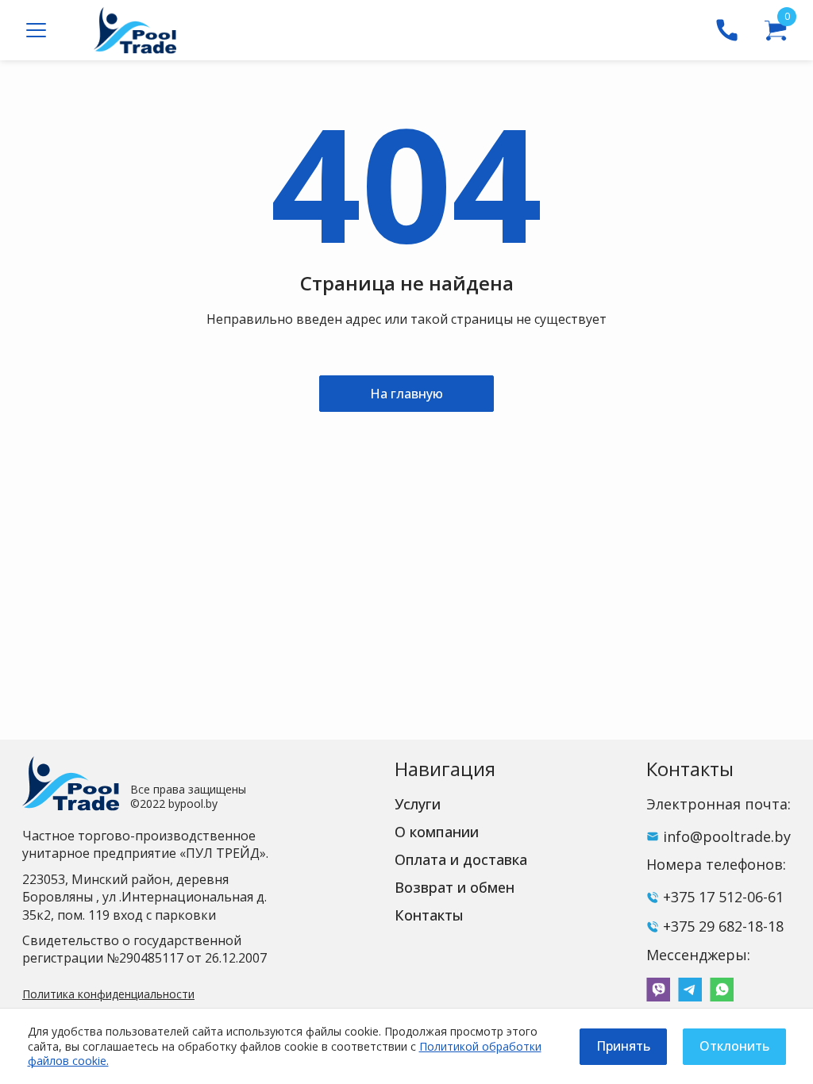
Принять (623, 1046)
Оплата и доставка (461, 859)
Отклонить (734, 1046)
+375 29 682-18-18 (723, 926)
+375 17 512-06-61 (723, 896)
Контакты (429, 914)
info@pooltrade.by (727, 836)
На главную (406, 393)
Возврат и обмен (454, 887)
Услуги (418, 803)
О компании (437, 831)
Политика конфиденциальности (108, 993)
